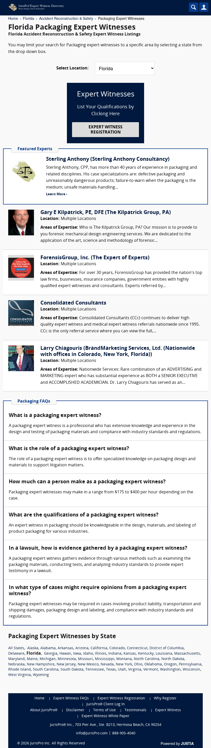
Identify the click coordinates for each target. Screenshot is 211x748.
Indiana (114, 654)
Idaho (88, 654)
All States (16, 648)
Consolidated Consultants (73, 303)
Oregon (170, 664)
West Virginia (19, 675)
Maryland (16, 659)
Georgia (50, 654)
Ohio (138, 664)
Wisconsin (191, 670)
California (99, 648)
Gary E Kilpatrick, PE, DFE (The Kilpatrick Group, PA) (105, 212)
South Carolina (45, 670)
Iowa (77, 654)
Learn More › (56, 194)
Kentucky (146, 654)
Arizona (82, 648)
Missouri (85, 659)
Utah (122, 670)
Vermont (150, 670)
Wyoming (41, 675)
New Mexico (88, 664)
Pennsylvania (190, 664)
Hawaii (65, 654)
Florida (28, 18)
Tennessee (94, 670)
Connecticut (137, 648)
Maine (32, 659)
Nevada (107, 664)
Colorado (117, 648)
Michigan (48, 659)
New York (124, 664)
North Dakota (172, 659)
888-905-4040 (123, 733)
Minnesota (67, 659)
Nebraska (16, 664)
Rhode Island (19, 670)
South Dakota (71, 670)
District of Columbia (167, 648)
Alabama (48, 648)
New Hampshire (41, 664)
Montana (124, 659)
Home (13, 18)
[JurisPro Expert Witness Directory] (84, 7)
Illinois (100, 654)
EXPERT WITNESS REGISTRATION (105, 129)
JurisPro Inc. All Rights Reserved (57, 743)
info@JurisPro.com (92, 733)
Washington (170, 670)
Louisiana (164, 654)
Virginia (134, 670)
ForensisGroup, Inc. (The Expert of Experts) (95, 258)
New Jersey (66, 664)
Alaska (32, 648)
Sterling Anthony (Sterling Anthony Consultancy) (108, 159)
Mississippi (104, 659)
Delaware (16, 654)
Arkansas (65, 648)
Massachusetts (187, 654)
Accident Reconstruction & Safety (66, 18)
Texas (111, 670)
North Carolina (146, 659)
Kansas (130, 654)
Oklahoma (153, 664)
